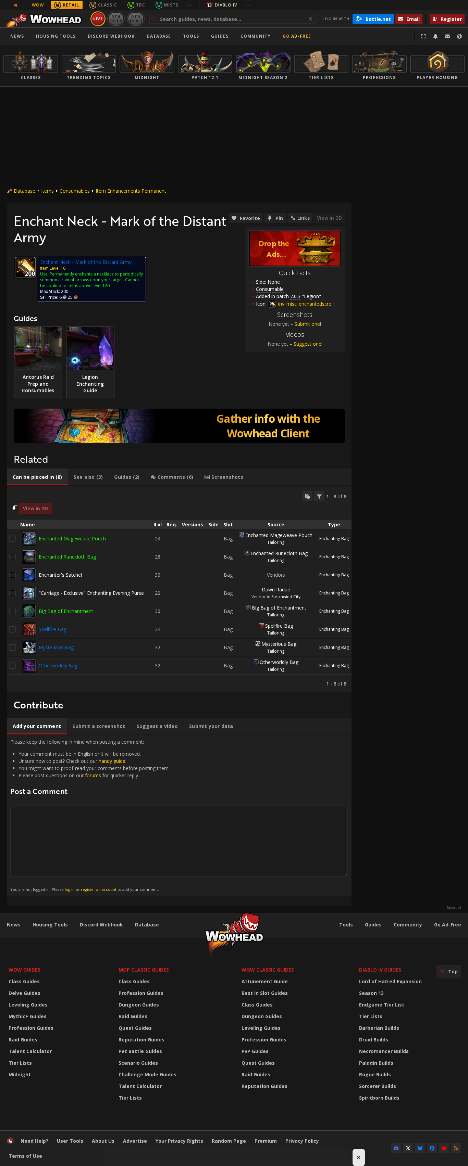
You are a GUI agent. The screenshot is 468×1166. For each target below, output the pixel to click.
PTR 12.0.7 (135, 18)
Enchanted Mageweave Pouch (72, 538)
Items (47, 191)
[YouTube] (444, 1148)
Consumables (75, 191)
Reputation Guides (141, 1039)
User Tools (70, 1141)
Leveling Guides (28, 1004)
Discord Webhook (111, 36)
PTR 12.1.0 (116, 18)
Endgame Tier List (381, 1004)
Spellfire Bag (52, 629)
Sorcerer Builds (377, 1086)
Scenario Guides (138, 1063)
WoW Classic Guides (268, 969)
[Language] (459, 36)
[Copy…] (307, 496)
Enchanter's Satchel (60, 575)
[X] (408, 1148)
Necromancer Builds (384, 1051)
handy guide (112, 761)
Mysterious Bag (56, 647)
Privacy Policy (302, 1141)
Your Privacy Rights (179, 1141)
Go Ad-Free (297, 36)
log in (70, 889)
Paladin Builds (376, 1063)
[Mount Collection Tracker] (179, 426)
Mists (171, 5)
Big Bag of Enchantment (66, 611)
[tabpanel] (179, 589)
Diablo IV (226, 5)
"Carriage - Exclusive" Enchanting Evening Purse (91, 593)
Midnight (20, 1074)
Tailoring (275, 542)
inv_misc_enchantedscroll (305, 303)
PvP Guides (255, 1051)
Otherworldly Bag (58, 665)
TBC (140, 5)
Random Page (229, 1141)
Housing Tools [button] (56, 36)
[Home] (45, 18)
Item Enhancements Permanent (131, 191)
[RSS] (456, 1148)
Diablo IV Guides (380, 969)
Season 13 (371, 993)
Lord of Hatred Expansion (390, 981)
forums (93, 775)
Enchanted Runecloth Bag (67, 556)
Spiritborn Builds (379, 1097)
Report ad (454, 907)
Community (256, 36)
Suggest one (307, 344)
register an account (98, 889)
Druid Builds (373, 1039)
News (17, 36)
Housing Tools (50, 924)
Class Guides (24, 981)
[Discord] (396, 1148)
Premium (266, 1141)
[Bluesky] (420, 1148)
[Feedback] (447, 36)
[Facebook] (432, 1148)
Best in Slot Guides (265, 993)
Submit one (307, 324)
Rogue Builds (375, 1074)
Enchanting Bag (334, 538)
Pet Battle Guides (140, 1051)
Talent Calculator (30, 1051)
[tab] (37, 477)
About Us (103, 1141)
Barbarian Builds (379, 1028)
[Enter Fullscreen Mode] (423, 36)
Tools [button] (191, 36)
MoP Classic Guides (144, 969)
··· (189, 5)
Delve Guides (24, 993)
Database (159, 36)
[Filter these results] (319, 496)
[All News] (15, 5)
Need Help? (34, 1141)
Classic (107, 5)
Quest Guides (135, 1028)
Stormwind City (285, 597)
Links (303, 218)
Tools (346, 924)
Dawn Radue (276, 589)
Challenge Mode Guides (147, 1074)
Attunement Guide (265, 981)
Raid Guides (23, 1039)
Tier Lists (20, 1063)
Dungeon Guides (139, 1004)
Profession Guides (31, 1028)
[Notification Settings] (435, 36)
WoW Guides (24, 969)
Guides (220, 36)
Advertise (135, 1141)
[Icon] (25, 267)
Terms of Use (25, 1156)
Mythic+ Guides (28, 1016)
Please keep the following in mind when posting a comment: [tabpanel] (90, 815)
